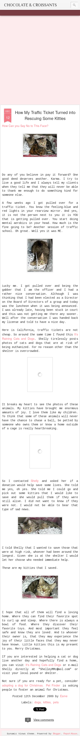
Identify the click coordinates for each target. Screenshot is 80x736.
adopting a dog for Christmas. (22, 685)
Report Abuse (70, 733)
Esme (63, 696)
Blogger (57, 733)
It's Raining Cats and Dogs (43, 665)
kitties (47, 702)
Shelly (33, 481)
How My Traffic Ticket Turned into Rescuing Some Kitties (45, 115)
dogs (37, 702)
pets (56, 702)
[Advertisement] (40, 60)
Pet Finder (53, 685)
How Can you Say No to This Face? (25, 126)
